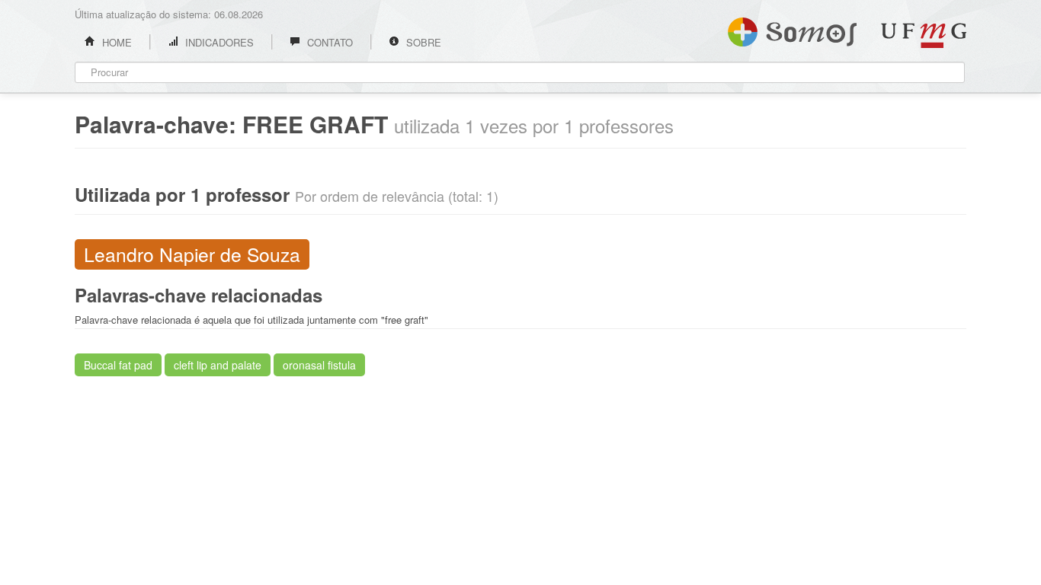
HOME (115, 42)
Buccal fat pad (118, 364)
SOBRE (422, 42)
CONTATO (328, 42)
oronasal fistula (319, 364)
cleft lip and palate (217, 364)
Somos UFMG (792, 29)
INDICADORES (218, 42)
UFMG (923, 35)
